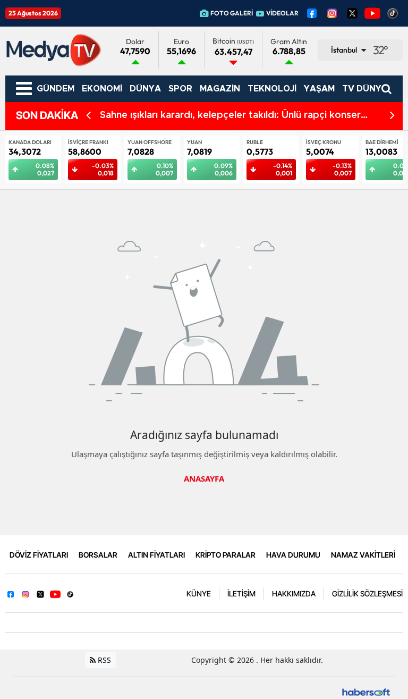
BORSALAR (98, 554)
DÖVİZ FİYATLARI (39, 554)
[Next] (392, 115)
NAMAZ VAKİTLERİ (363, 554)
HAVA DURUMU (293, 554)
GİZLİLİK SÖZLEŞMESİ (367, 593)
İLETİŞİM (241, 593)
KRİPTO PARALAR (226, 554)
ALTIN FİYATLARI (156, 554)
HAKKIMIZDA (294, 593)
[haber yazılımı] (366, 691)
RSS (103, 660)
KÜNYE (198, 593)
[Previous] (88, 115)
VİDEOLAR (282, 13)
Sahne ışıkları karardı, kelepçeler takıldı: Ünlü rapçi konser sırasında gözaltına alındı (230, 116)
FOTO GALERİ (231, 13)
